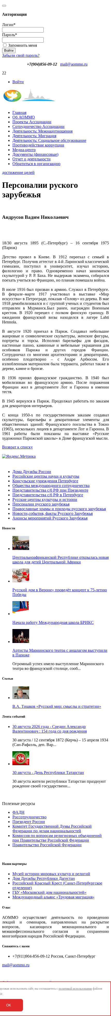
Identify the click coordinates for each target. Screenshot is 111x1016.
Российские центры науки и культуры (45, 476)
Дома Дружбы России (31, 471)
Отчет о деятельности (31, 159)
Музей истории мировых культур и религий (51, 874)
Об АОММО (23, 117)
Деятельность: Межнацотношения (42, 131)
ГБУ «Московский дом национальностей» (49, 892)
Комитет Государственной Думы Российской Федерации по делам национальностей (52, 828)
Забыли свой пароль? (20, 55)
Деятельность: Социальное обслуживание (49, 140)
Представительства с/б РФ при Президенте (50, 490)
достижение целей (18, 172)
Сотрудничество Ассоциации (38, 126)
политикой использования (75, 988)
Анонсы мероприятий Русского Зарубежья (50, 518)
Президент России (28, 821)
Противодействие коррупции (38, 145)
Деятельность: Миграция (34, 136)
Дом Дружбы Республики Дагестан (43, 878)
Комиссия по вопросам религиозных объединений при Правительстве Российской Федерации (57, 837)
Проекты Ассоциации (31, 122)
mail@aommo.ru (74, 64)
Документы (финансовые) (35, 154)
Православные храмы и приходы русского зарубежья (59, 509)
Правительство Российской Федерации (47, 845)
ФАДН (18, 812)
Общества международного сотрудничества (51, 485)
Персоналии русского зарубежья (40, 504)
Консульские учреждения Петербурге (45, 481)
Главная (19, 112)
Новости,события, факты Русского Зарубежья (52, 513)
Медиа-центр (24, 150)
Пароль (9, 35)
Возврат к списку (17, 447)
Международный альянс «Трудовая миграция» (53, 897)
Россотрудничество (29, 817)
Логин (8, 24)
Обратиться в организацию (36, 163)
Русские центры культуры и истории (44, 499)
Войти (18, 82)
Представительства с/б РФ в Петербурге (47, 495)
